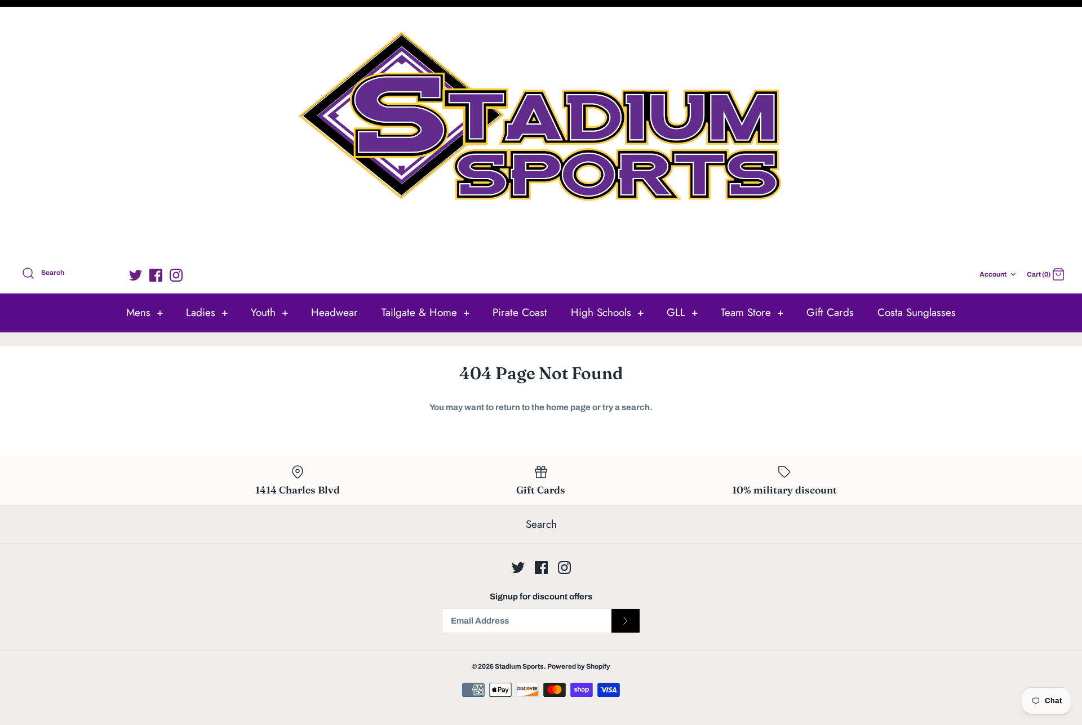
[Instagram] (176, 275)
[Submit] (625, 621)
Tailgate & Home (426, 312)
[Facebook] (155, 275)
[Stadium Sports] (541, 134)
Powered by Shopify (578, 666)
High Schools (607, 312)
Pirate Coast (520, 312)
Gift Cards (830, 312)
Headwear (334, 312)
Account (992, 274)
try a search (626, 407)
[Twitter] (135, 275)
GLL (682, 312)
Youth (270, 312)
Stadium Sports (519, 666)
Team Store (752, 312)
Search (541, 524)
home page (568, 407)
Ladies (207, 312)
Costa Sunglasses (916, 312)
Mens (144, 312)
